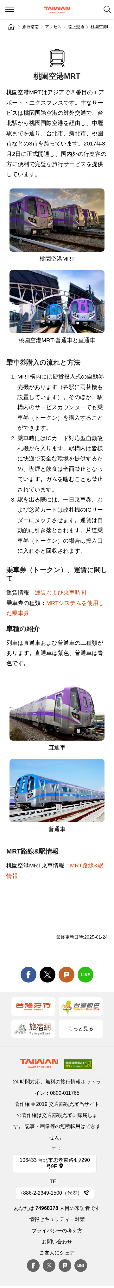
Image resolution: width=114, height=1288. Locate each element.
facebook (28, 975)
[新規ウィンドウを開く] (33, 1006)
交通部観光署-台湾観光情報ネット (57, 9)
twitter (47, 975)
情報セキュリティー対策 (57, 1219)
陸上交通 (76, 26)
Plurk (66, 975)
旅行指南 (30, 26)
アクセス (53, 26)
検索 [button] (107, 9)
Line (80, 1265)
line (85, 975)
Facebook (33, 1265)
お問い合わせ (57, 1241)
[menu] (9, 9)
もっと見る (80, 1028)
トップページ (11, 27)
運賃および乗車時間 (60, 592)
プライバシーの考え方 (57, 1230)
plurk (65, 1265)
